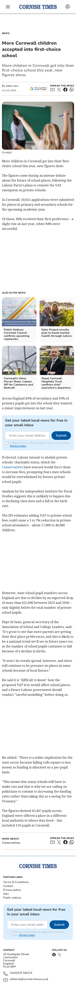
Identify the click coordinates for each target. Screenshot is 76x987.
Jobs (6, 894)
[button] (7, 6)
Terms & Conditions (16, 882)
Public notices (12, 898)
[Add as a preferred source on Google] (38, 89)
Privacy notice (18, 446)
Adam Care (12, 85)
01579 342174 (23, 973)
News (6, 33)
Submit (61, 435)
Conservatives (12, 467)
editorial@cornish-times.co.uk (29, 979)
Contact (8, 886)
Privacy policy (12, 890)
